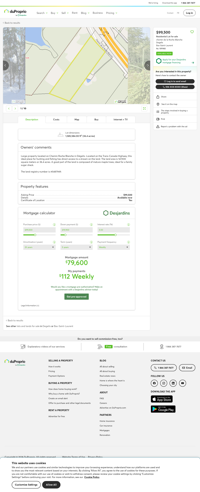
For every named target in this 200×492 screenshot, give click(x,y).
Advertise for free (56, 416)
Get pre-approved (76, 296)
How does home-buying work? (62, 389)
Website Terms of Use (73, 456)
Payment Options (56, 376)
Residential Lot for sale (167, 36)
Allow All (51, 484)
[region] (100, 475)
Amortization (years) (33, 242)
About (104, 392)
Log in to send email (176, 81)
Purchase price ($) (31, 224)
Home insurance (107, 421)
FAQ (102, 398)
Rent (75, 12)
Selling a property (60, 360)
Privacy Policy (95, 456)
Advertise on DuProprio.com (113, 407)
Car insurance (106, 425)
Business (98, 12)
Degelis (47, 326)
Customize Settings (26, 484)
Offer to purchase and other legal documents (69, 403)
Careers (103, 403)
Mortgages (105, 430)
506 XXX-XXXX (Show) (177, 87)
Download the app (169, 3)
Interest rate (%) (105, 224)
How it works (54, 366)
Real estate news (107, 376)
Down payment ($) (69, 224)
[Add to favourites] (192, 31)
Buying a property (60, 383)
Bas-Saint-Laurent (63, 326)
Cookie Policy (91, 477)
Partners (105, 415)
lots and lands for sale (28, 326)
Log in (189, 12)
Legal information (28, 305)
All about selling (107, 366)
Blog (103, 360)
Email (189, 367)
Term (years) (66, 242)
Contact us (158, 360)
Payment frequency (107, 242)
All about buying (107, 371)
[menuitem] (72, 368)
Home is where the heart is (112, 380)
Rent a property (58, 410)
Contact (170, 13)
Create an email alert (58, 398)
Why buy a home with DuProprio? (64, 393)
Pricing (51, 371)
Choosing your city (108, 385)
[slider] (35, 235)
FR (178, 13)
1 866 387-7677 (188, 3)
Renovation (105, 435)
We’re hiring (153, 3)
